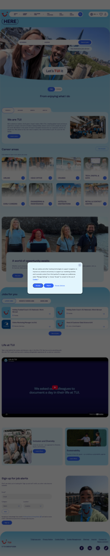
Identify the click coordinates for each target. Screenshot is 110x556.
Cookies (35, 279)
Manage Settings (60, 285)
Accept (38, 285)
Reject (49, 285)
